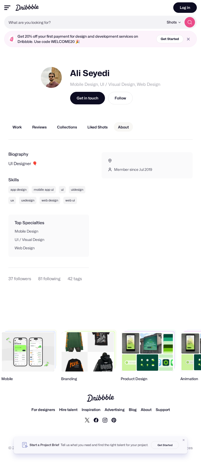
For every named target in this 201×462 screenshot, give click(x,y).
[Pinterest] (113, 420)
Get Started (170, 39)
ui (62, 189)
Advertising (115, 409)
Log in (185, 7)
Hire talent (68, 409)
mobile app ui (44, 189)
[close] (188, 39)
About (146, 409)
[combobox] (84, 22)
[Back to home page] (27, 7)
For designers (43, 409)
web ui (70, 200)
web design (50, 200)
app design (18, 189)
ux (12, 200)
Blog (133, 409)
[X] (87, 420)
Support (163, 409)
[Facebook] (96, 420)
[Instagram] (105, 420)
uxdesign (27, 200)
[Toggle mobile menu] (7, 8)
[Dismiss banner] (183, 440)
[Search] (190, 22)
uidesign (77, 189)
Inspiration (91, 409)
